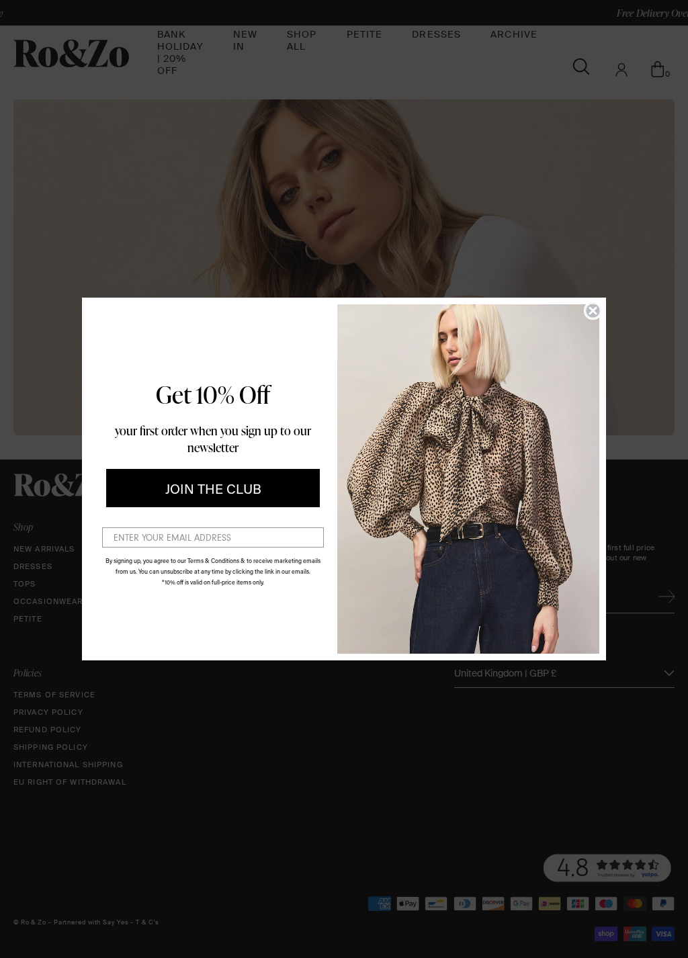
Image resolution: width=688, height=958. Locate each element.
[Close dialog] (593, 310)
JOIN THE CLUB (213, 488)
